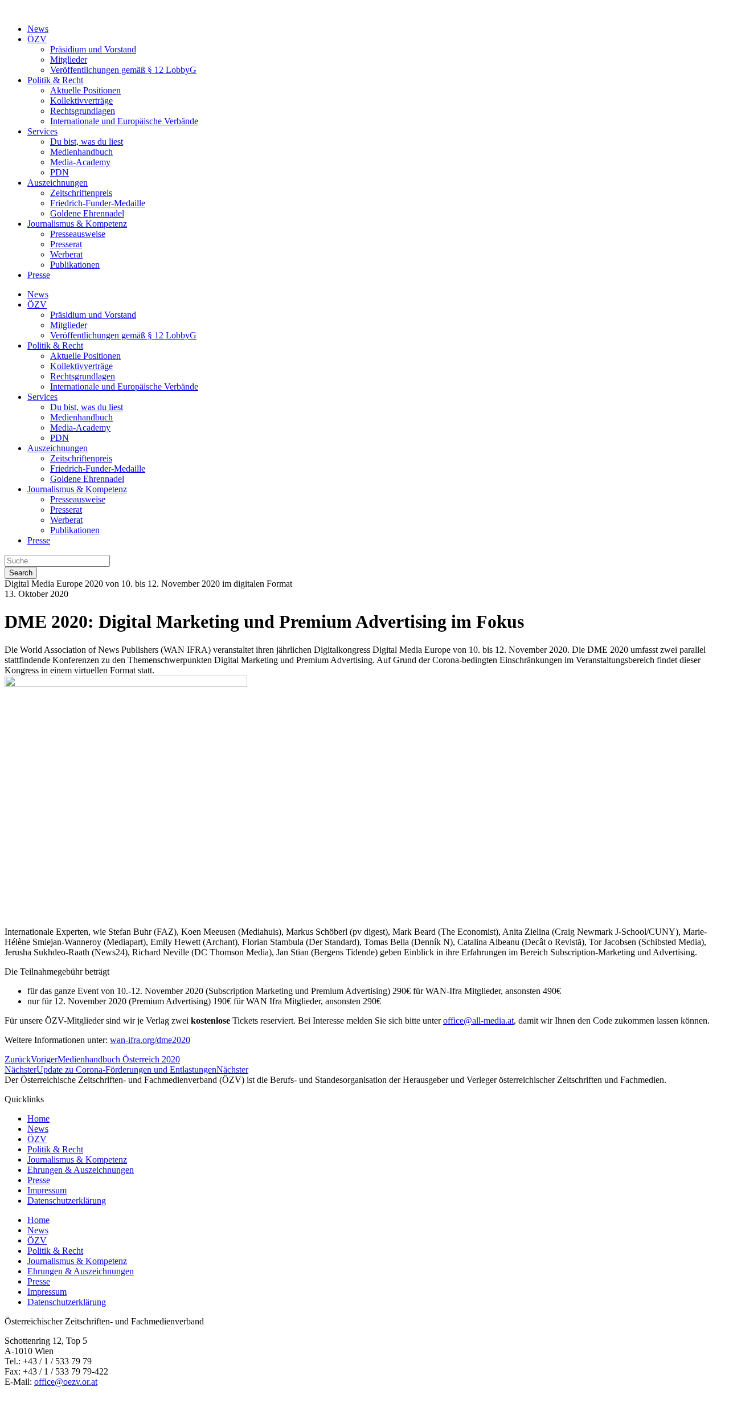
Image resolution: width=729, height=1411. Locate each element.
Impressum (47, 1190)
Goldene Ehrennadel (87, 213)
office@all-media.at (478, 1020)
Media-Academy (80, 162)
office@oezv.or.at (65, 1382)
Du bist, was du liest (86, 141)
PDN (59, 172)
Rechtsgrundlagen (82, 111)
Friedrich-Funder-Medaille (97, 203)
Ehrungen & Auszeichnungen (80, 1170)
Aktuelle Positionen (85, 90)
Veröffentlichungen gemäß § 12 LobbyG (123, 70)
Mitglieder (68, 59)
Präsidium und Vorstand (93, 49)
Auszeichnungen (57, 182)
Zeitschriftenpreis (81, 193)
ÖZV (37, 39)
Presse (38, 275)
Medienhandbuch (81, 152)
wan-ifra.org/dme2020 (150, 1040)
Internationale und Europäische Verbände (124, 121)
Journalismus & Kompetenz (77, 223)
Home (38, 1118)
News (37, 29)
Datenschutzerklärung (66, 1200)
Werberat (66, 254)
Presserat (66, 244)
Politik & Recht (55, 80)
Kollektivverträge (81, 100)
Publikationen (75, 264)
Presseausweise (77, 234)
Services (42, 131)
